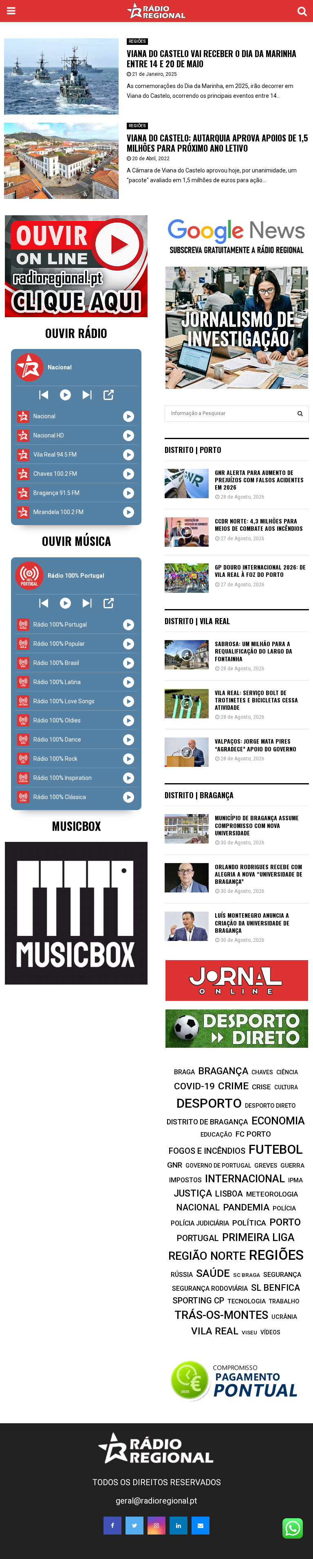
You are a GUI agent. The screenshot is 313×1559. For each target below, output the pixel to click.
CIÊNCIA (287, 1072)
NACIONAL (198, 1207)
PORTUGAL (198, 1238)
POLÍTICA (249, 1223)
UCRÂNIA (284, 1317)
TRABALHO (284, 1301)
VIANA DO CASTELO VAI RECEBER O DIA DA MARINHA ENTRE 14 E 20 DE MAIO (211, 58)
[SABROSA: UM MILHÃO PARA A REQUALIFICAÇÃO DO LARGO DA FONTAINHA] (187, 654)
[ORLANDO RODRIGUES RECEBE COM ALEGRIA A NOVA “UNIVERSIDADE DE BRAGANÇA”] (187, 877)
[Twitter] (134, 1526)
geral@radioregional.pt (156, 1501)
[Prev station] (87, 395)
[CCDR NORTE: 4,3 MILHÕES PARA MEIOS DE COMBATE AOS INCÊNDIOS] (187, 532)
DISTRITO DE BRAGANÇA (207, 1122)
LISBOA (229, 1194)
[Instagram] (156, 1526)
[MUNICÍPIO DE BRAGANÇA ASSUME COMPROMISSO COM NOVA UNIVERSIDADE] (187, 829)
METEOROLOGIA (272, 1194)
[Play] (65, 395)
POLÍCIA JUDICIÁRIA (200, 1223)
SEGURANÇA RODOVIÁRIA (210, 1288)
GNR (174, 1165)
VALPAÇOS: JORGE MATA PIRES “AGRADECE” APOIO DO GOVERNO (255, 745)
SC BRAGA (246, 1275)
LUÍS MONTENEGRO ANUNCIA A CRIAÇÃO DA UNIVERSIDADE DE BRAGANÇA (252, 922)
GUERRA (292, 1165)
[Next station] (44, 395)
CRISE (261, 1087)
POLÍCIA (284, 1208)
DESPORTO (209, 1103)
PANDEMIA (246, 1207)
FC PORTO (253, 1134)
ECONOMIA (278, 1121)
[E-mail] (200, 1526)
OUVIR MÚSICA (76, 540)
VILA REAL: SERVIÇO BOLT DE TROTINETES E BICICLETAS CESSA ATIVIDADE (256, 699)
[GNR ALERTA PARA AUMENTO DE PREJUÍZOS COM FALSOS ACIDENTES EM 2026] (187, 483)
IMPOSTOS (185, 1180)
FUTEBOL (276, 1149)
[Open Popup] (108, 395)
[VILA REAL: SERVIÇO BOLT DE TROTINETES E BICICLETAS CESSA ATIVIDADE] (187, 703)
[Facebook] (112, 1526)
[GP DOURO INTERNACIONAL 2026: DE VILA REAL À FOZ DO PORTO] (187, 578)
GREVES (265, 1165)
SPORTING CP (198, 1300)
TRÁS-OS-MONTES (221, 1315)
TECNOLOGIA (246, 1301)
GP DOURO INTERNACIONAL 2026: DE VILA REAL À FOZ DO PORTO (260, 571)
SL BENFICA (275, 1288)
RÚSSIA (182, 1275)
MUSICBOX (76, 825)
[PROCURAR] (300, 413)
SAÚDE (213, 1273)
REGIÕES (137, 41)
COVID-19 (194, 1086)
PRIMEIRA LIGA (258, 1237)
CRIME (233, 1086)
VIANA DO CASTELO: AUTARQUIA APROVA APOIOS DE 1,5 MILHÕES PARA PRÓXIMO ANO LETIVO (217, 143)
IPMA (295, 1180)
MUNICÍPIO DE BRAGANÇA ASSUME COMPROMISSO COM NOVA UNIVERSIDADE (257, 825)
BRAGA (184, 1072)
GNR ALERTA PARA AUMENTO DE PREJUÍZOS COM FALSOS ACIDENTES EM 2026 (259, 479)
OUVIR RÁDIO (76, 333)
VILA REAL (214, 1331)
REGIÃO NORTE (207, 1256)
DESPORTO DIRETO (270, 1105)
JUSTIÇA (193, 1193)
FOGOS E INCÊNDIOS (207, 1151)
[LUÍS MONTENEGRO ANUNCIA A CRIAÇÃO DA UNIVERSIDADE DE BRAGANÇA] (187, 926)
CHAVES (262, 1072)
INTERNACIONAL (245, 1179)
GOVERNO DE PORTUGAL (218, 1165)
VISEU (249, 1332)
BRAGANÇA (223, 1071)
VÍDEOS (270, 1332)
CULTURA (286, 1087)
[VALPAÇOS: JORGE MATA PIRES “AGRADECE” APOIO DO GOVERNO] (187, 752)
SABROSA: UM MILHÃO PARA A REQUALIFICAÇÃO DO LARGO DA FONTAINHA (253, 650)
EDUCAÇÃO (216, 1134)
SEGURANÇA (282, 1275)
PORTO (285, 1222)
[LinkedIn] (178, 1526)
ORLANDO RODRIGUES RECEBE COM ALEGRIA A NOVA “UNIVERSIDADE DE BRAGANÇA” (258, 873)
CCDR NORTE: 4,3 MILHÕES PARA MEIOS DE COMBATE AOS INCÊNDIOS (259, 524)
